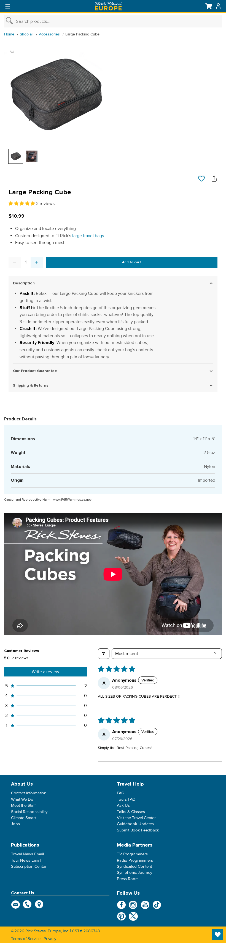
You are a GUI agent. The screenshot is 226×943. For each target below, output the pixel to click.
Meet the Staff (23, 805)
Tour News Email (26, 860)
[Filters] (103, 653)
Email (15, 904)
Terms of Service (26, 938)
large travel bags (88, 235)
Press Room (128, 878)
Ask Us (123, 805)
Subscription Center (28, 866)
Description (24, 283)
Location (39, 904)
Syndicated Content (134, 866)
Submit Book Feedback (138, 830)
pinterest (121, 916)
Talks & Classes (131, 811)
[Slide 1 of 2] (16, 156)
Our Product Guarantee (35, 370)
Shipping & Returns (30, 385)
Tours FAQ (126, 799)
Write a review (45, 672)
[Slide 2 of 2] (32, 156)
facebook (121, 904)
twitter (133, 916)
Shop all (26, 34)
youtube (145, 904)
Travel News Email (27, 854)
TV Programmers (132, 854)
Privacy (50, 938)
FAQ (120, 793)
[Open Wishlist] (217, 934)
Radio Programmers (135, 860)
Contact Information (28, 793)
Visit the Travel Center (136, 817)
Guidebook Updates (135, 824)
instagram (133, 904)
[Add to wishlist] (201, 178)
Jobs (15, 824)
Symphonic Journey (134, 872)
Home (9, 34)
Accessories (49, 34)
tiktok (157, 904)
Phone (27, 904)
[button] (22, 203)
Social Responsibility (29, 811)
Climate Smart (23, 817)
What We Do (22, 799)
